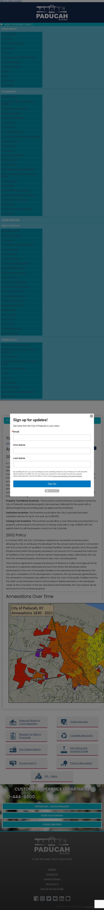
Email (16, 432)
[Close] (91, 416)
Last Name (19, 458)
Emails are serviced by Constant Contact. (67, 476)
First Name (19, 445)
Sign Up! (52, 484)
